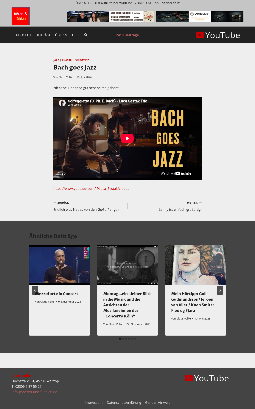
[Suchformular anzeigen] (86, 35)
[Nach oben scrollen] (245, 403)
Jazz (56, 60)
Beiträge (43, 35)
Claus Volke (66, 77)
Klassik (67, 60)
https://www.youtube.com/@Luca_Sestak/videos (91, 188)
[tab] (120, 339)
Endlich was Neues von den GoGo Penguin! (87, 206)
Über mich (64, 35)
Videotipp (82, 60)
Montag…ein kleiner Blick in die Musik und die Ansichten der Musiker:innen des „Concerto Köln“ (127, 305)
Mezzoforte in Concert (56, 293)
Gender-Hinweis (157, 402)
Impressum (94, 402)
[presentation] (59, 265)
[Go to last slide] (35, 290)
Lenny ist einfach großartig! (180, 206)
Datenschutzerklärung (124, 402)
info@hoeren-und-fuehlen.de (34, 392)
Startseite (23, 35)
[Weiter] (220, 290)
